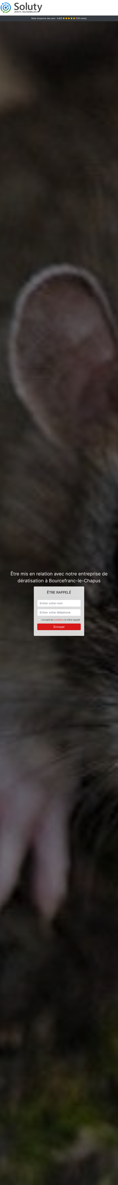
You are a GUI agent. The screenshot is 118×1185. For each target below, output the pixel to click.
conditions (59, 620)
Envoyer (59, 627)
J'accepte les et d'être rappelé (60, 620)
